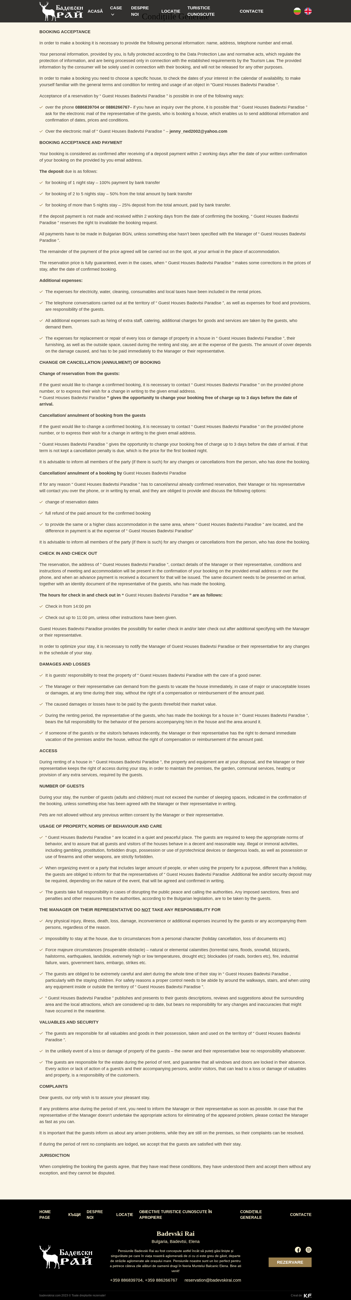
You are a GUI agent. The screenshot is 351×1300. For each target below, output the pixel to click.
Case (116, 7)
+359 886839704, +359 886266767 (143, 1280)
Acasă (95, 11)
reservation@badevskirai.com (213, 1280)
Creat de (297, 1295)
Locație (170, 11)
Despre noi (140, 11)
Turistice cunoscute (201, 11)
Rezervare (290, 1262)
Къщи (74, 1215)
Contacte (251, 11)
